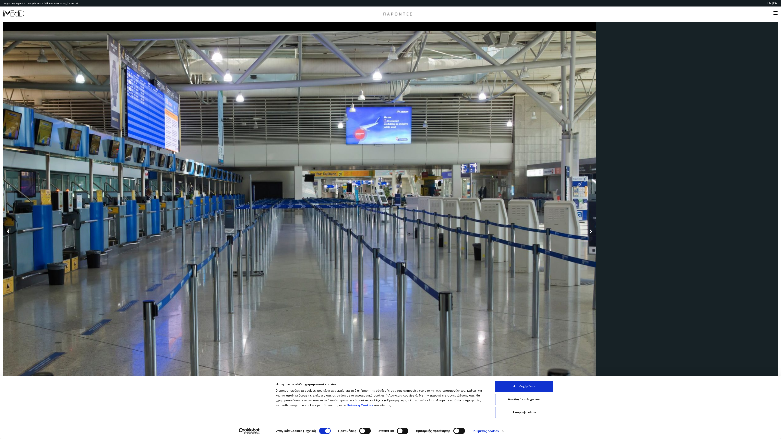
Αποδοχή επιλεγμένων (524, 399)
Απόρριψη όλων (524, 412)
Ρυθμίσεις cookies (486, 431)
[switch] (365, 431)
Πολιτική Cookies (360, 405)
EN (769, 3)
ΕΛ (775, 3)
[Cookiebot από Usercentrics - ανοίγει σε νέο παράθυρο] (249, 431)
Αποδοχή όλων (524, 386)
